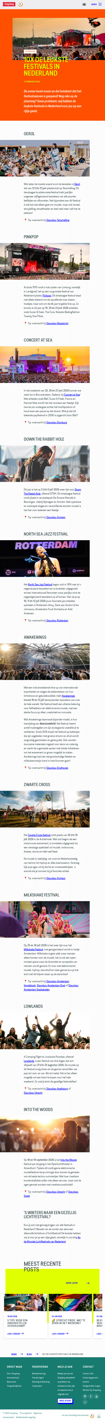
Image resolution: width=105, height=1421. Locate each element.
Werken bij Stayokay (92, 1390)
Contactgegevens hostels (90, 1379)
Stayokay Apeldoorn (57, 1088)
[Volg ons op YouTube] (96, 1396)
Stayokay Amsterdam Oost (51, 985)
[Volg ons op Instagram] (85, 1396)
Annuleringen (38, 1377)
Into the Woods (69, 1160)
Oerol (77, 184)
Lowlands (29, 1061)
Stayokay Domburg (56, 422)
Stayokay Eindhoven (57, 768)
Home (14, 1354)
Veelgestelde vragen (91, 1385)
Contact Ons (88, 1373)
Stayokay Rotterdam (57, 620)
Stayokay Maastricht (57, 323)
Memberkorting (39, 1373)
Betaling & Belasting (41, 1381)
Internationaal (13, 1377)
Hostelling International (78, 1415)
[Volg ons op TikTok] (85, 1402)
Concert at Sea (72, 394)
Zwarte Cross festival (39, 835)
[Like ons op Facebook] (91, 1396)
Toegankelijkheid (14, 1385)
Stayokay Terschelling (57, 220)
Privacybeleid (26, 1413)
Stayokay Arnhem (55, 517)
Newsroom (11, 1381)
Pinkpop (47, 295)
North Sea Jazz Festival (40, 584)
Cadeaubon (37, 1385)
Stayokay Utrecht (33, 1093)
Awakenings (68, 696)
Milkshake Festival (33, 949)
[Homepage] (12, 5)
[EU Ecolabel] (99, 1414)
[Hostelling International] (92, 1414)
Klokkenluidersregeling (26, 1417)
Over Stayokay (13, 1373)
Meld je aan (65, 1400)
